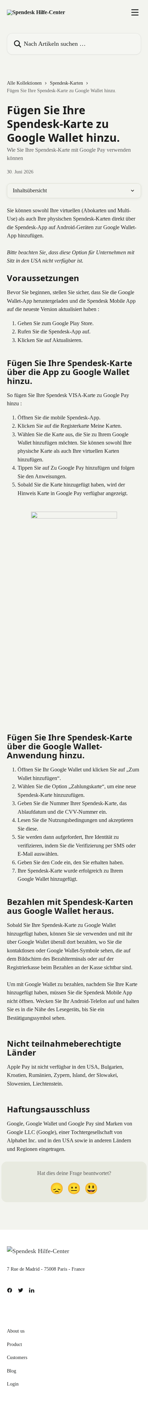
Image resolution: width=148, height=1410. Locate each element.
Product (14, 1344)
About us (15, 1331)
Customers (17, 1357)
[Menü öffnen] (135, 12)
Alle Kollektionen (24, 83)
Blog (11, 1371)
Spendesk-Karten (66, 83)
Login (13, 1384)
